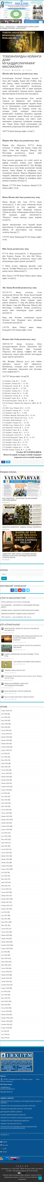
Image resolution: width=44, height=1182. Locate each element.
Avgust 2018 (5, 1028)
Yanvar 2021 (5, 932)
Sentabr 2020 (5, 945)
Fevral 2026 (5, 730)
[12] (37, 185)
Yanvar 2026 (5, 734)
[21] (24, 271)
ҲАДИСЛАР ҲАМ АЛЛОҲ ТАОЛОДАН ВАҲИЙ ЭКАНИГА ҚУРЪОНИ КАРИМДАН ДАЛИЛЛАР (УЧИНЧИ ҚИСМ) (19, 555)
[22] (14, 278)
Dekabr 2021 (5, 895)
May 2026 (4, 720)
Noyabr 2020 (5, 938)
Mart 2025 (4, 767)
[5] (12, 114)
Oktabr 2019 (5, 981)
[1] (27, 86)
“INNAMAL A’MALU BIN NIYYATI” (14, 670)
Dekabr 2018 (5, 1014)
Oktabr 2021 (5, 902)
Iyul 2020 (4, 952)
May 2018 (4, 1038)
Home (2, 27)
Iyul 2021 (4, 912)
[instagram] (23, 590)
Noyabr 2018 (5, 1018)
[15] (39, 215)
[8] (25, 155)
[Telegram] (28, 590)
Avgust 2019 (5, 988)
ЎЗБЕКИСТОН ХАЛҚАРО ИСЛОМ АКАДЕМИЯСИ (16, 1118)
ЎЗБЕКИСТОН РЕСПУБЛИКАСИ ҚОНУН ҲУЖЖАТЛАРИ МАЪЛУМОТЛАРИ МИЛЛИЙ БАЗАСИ (18, 1127)
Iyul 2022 (4, 872)
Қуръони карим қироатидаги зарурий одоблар (19, 697)
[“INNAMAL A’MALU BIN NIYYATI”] (2, 671)
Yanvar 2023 (5, 852)
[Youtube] (20, 590)
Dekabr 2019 (5, 975)
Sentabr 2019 (5, 985)
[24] (20, 322)
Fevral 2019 (5, 1008)
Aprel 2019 (4, 1001)
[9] (16, 163)
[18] (25, 237)
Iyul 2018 (4, 1031)
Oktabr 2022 (5, 862)
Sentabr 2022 (5, 866)
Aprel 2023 (4, 843)
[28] (27, 376)
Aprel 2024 (4, 803)
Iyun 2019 (4, 995)
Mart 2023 (4, 846)
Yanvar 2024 (5, 813)
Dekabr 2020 (5, 935)
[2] (18, 91)
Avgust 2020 (5, 948)
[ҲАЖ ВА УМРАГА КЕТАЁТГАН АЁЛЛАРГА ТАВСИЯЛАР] (6, 648)
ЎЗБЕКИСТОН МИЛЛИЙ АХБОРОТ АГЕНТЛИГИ (16, 1109)
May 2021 (4, 919)
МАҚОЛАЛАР (10, 27)
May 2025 (4, 760)
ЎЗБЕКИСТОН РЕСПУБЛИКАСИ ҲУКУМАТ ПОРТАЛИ (17, 1106)
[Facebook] (12, 590)
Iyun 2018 (4, 1034)
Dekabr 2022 (5, 856)
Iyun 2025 (4, 757)
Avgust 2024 (5, 790)
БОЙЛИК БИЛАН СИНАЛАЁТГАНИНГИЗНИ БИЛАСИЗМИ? (20, 610)
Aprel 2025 (4, 763)
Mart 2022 (4, 886)
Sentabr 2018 (5, 1024)
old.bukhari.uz (4, 1135)
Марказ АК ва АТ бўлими (29, 1171)
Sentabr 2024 (5, 786)
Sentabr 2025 (5, 747)
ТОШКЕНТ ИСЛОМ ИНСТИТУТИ (10, 1124)
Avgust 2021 (5, 909)
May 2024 (4, 800)
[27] (17, 372)
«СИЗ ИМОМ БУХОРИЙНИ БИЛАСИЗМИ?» (27, 662)
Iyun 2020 (4, 955)
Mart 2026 (4, 727)
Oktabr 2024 (5, 783)
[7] (33, 131)
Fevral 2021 (5, 928)
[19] (24, 253)
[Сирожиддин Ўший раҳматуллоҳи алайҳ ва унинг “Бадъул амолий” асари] (2, 676)
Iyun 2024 (4, 796)
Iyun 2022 (4, 876)
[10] (27, 165)
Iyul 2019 (4, 991)
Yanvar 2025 (5, 773)
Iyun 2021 (4, 915)
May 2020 (4, 958)
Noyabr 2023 (5, 819)
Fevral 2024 (5, 810)
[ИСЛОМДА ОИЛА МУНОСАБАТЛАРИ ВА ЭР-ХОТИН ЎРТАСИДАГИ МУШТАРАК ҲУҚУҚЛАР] (6, 638)
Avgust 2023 (5, 829)
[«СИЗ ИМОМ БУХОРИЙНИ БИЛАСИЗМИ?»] (6, 664)
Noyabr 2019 (5, 978)
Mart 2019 (4, 1004)
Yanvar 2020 (5, 971)
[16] (8, 220)
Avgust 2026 (5, 710)
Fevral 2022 (5, 889)
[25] (10, 330)
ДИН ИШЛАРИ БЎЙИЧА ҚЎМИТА (11, 1112)
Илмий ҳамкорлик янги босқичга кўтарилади (15, 602)
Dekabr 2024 (5, 776)
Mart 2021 (4, 925)
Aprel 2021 (4, 922)
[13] (11, 204)
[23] (10, 313)
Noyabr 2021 (5, 899)
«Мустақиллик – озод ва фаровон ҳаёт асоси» (16, 617)
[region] (22, 14)
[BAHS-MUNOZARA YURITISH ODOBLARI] (2, 691)
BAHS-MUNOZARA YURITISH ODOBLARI (17, 691)
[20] (33, 261)
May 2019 (4, 998)
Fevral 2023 (5, 849)
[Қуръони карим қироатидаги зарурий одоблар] (2, 697)
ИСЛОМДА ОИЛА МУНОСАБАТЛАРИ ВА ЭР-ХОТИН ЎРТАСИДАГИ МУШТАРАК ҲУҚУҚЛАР (28, 638)
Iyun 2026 (4, 717)
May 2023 (4, 839)
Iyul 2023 (4, 833)
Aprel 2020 (4, 962)
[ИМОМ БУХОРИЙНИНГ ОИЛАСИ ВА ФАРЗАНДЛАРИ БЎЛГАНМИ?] (2, 684)
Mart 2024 (4, 806)
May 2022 (4, 879)
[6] (38, 126)
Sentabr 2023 (5, 826)
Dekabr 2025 (5, 737)
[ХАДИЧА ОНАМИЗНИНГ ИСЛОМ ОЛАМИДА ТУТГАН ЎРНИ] (2, 654)
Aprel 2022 (4, 882)
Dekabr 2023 (5, 816)
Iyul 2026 (4, 714)
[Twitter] (16, 590)
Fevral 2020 (5, 968)
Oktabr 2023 (5, 823)
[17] (17, 232)
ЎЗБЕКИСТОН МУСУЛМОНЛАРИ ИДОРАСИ (14, 1121)
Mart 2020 (4, 965)
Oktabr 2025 (5, 743)
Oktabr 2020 (5, 942)
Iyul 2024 (4, 793)
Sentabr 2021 (5, 905)
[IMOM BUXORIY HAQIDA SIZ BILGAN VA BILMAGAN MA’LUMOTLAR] (2, 629)
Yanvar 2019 (5, 1011)
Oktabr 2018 (5, 1021)
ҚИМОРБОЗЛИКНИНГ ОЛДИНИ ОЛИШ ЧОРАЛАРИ (21, 527)
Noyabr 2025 (5, 740)
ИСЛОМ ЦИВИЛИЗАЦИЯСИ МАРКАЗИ (13, 1115)
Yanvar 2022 (5, 892)
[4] (40, 106)
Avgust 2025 (5, 750)
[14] (12, 207)
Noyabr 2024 (5, 780)
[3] (37, 94)
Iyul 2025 (4, 753)
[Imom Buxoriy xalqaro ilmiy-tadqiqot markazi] (22, 2)
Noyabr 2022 (5, 859)
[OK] (32, 590)
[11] (25, 181)
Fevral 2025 (5, 770)
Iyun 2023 (4, 836)
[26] (21, 357)
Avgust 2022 (5, 869)
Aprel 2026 (4, 724)
